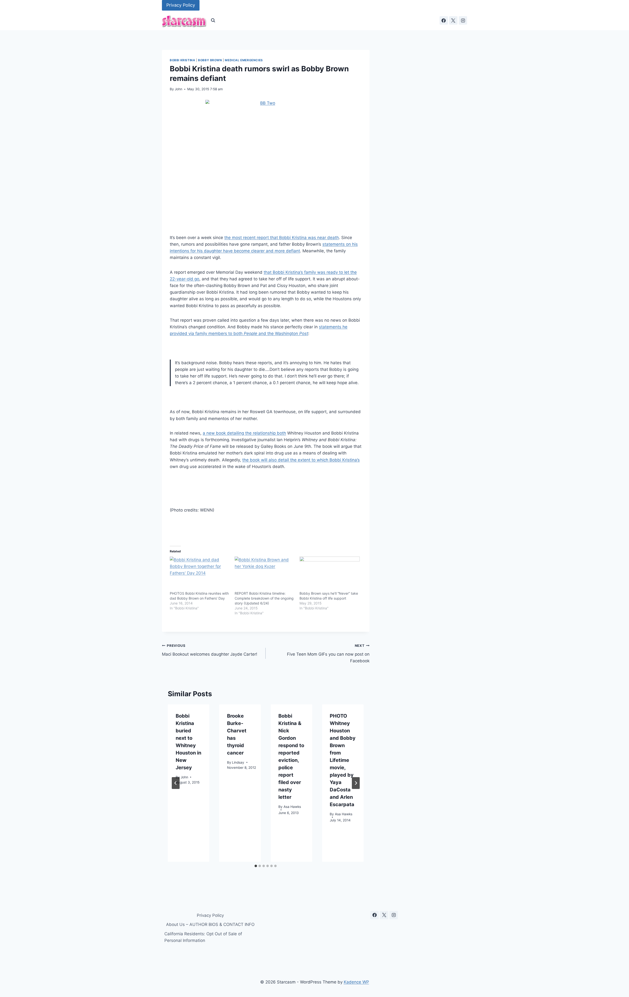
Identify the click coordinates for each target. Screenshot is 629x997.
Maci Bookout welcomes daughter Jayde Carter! (209, 650)
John (178, 89)
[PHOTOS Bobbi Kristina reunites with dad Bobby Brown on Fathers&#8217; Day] (200, 574)
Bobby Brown (210, 60)
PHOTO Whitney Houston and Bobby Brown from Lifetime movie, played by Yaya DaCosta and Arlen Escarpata (343, 760)
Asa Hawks (292, 806)
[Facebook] (444, 20)
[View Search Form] (213, 20)
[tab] (256, 866)
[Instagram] (463, 20)
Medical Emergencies (244, 60)
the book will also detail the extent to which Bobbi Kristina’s (301, 459)
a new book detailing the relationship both (244, 433)
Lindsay (238, 762)
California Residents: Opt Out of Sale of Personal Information (203, 937)
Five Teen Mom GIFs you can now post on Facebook (328, 653)
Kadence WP (356, 982)
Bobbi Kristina (182, 60)
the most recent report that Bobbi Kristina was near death (281, 237)
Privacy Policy (180, 5)
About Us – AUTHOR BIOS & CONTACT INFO (210, 924)
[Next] (356, 783)
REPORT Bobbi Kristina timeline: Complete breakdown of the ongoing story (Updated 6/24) (264, 598)
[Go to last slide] (176, 783)
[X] (453, 20)
